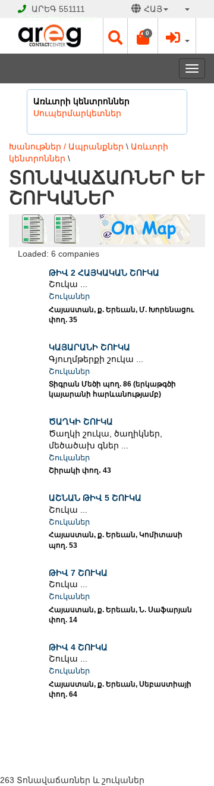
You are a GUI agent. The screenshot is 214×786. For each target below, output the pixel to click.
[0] (143, 40)
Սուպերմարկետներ (77, 113)
